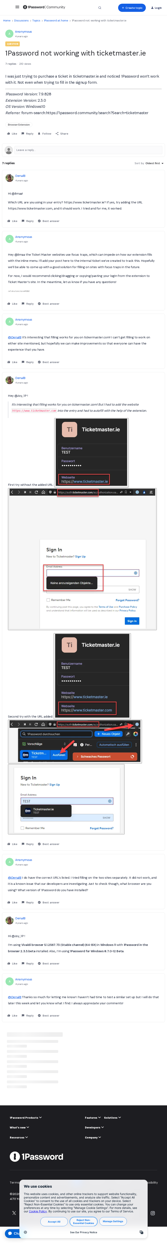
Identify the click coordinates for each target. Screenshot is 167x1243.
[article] (83, 198)
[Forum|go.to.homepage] (44, 7)
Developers (93, 1127)
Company (91, 1137)
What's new (18, 1127)
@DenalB (14, 337)
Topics (36, 20)
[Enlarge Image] (91, 452)
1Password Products (24, 1117)
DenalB (20, 176)
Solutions (111, 1117)
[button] (17, 8)
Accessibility (149, 1182)
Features (91, 1117)
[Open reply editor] (83, 150)
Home (7, 20)
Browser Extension (19, 124)
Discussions (21, 20)
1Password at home (56, 20)
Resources (17, 1137)
